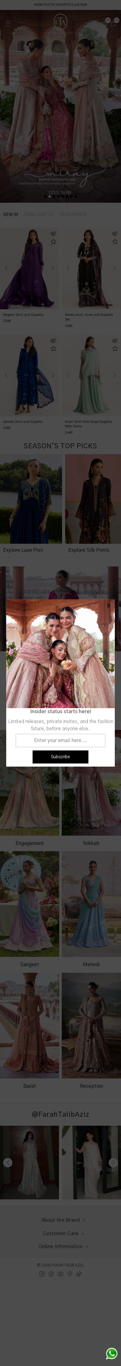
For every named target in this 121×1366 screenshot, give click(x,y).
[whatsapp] (111, 1353)
